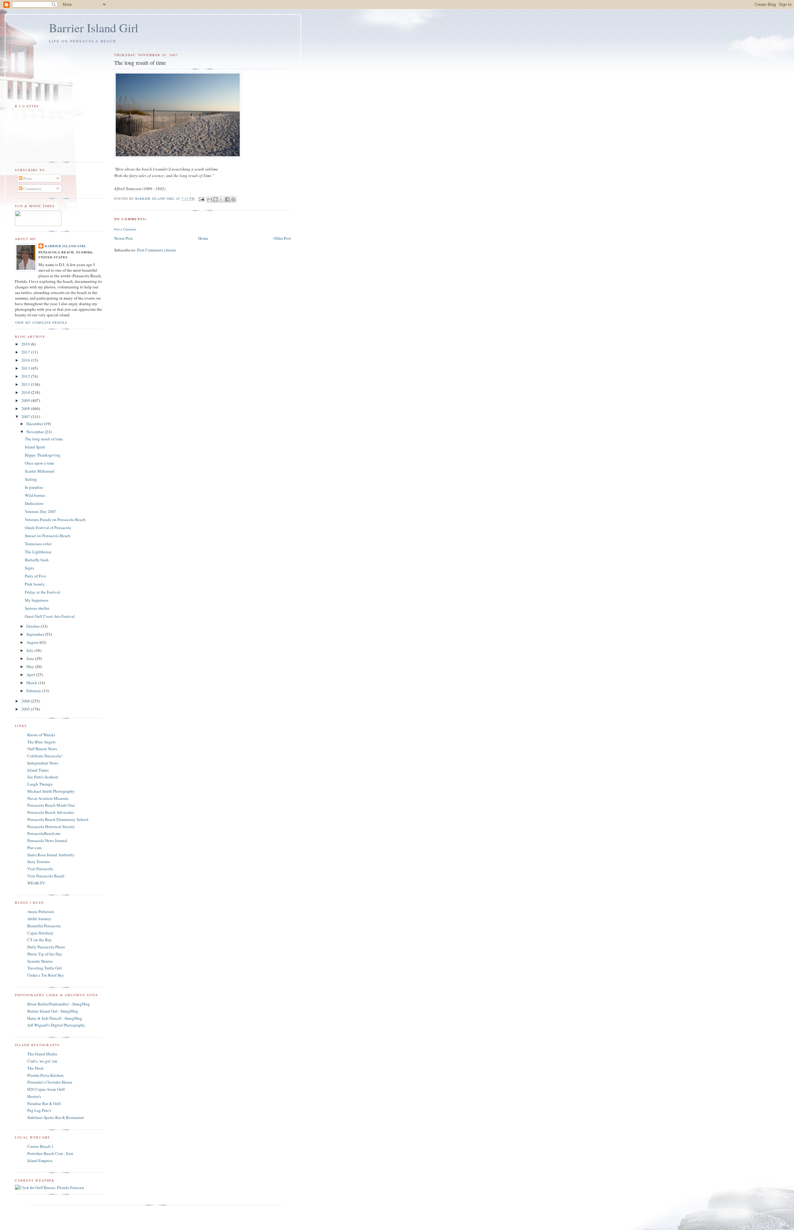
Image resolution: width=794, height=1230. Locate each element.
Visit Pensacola (40, 868)
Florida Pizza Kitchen (45, 1075)
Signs (29, 568)
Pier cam (34, 847)
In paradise (34, 487)
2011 (26, 384)
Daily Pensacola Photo (46, 947)
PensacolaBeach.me (43, 833)
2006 (26, 701)
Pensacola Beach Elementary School (57, 819)
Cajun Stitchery (40, 933)
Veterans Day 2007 (40, 511)
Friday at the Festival (42, 592)
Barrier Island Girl (93, 28)
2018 (26, 344)
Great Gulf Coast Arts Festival (50, 616)
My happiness (36, 600)
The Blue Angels (41, 742)
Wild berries (35, 495)
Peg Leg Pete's (39, 1110)
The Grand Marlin (42, 1054)
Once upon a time (39, 463)
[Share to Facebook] (227, 199)
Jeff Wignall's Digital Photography (56, 1025)
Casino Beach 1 (40, 1146)
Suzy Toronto (38, 861)
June (30, 658)
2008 (26, 408)
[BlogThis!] (215, 199)
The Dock (35, 1068)
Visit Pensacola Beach (46, 876)
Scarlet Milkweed (39, 471)
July (30, 650)
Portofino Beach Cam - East (50, 1153)
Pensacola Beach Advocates (50, 812)
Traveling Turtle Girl (44, 968)
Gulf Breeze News (42, 748)
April (31, 674)
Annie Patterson (40, 911)
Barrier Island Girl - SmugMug (52, 1011)
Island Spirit (35, 447)
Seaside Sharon (40, 961)
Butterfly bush (37, 560)
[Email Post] (201, 199)
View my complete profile (41, 322)
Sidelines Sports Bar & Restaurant (55, 1117)
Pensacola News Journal (47, 840)
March (32, 682)
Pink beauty (35, 584)
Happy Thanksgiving (42, 455)
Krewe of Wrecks (41, 735)
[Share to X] (221, 199)
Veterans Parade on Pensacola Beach (55, 519)
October (33, 626)
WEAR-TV (36, 883)
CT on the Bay (39, 940)
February (34, 690)
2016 (26, 360)
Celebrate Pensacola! (44, 756)
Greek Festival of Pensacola (48, 527)
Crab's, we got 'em (42, 1061)
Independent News (42, 763)
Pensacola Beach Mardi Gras (51, 805)
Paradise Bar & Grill (44, 1103)
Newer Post (123, 238)
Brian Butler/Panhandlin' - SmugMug (58, 1004)
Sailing (31, 479)
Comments (31, 188)
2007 (26, 416)
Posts (27, 178)
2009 (26, 400)
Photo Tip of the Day (44, 954)
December (35, 423)
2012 (26, 376)
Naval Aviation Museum (47, 798)
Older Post (282, 238)
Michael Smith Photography (51, 791)
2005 (26, 709)
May (30, 666)
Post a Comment (125, 229)
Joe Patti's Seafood (42, 777)
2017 (26, 352)
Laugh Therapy (40, 784)
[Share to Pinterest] (233, 199)
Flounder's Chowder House (49, 1082)
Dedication (34, 503)
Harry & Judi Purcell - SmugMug (54, 1018)
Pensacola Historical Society (51, 826)
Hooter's (34, 1096)
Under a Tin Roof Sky (45, 975)
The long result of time (44, 439)
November (35, 432)
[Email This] (210, 199)
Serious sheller (37, 608)
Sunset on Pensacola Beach (47, 535)
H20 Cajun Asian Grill (46, 1089)
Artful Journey (39, 918)
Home (203, 238)
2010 (26, 392)
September (35, 634)
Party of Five (35, 576)
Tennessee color (38, 543)
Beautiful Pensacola (44, 926)
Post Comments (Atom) (156, 250)
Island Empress (39, 1160)
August (32, 642)
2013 (26, 368)
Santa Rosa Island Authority (50, 855)
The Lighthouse (38, 552)
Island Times (38, 770)
